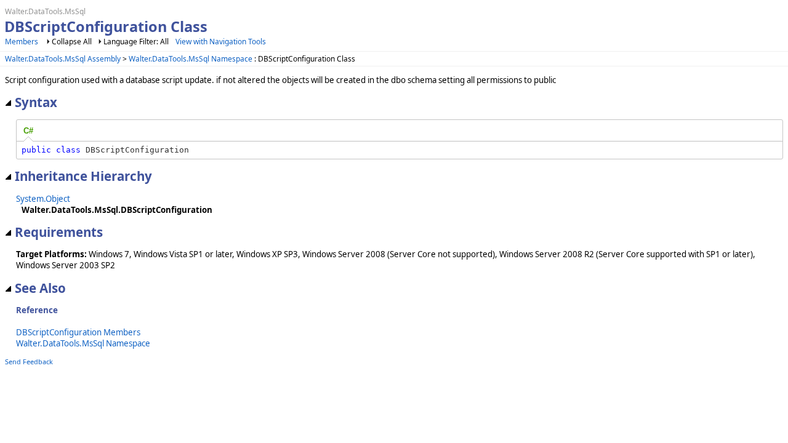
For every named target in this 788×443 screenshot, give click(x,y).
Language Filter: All (136, 41)
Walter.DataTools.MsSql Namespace (190, 59)
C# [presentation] (28, 130)
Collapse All (72, 41)
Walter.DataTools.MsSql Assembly (63, 59)
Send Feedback (29, 361)
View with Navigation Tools (220, 41)
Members (21, 41)
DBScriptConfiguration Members (78, 332)
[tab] (28, 131)
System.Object (43, 198)
